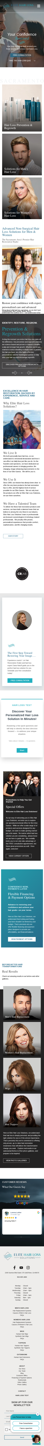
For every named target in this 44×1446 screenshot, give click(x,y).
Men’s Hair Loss (22, 1308)
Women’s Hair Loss (22, 1320)
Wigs (22, 1331)
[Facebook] (15, 1267)
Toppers (22, 1343)
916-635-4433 (22, 1277)
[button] (14, 373)
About (22, 1366)
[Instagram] (28, 1267)
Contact (22, 1391)
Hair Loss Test (22, 1395)
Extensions (22, 1354)
